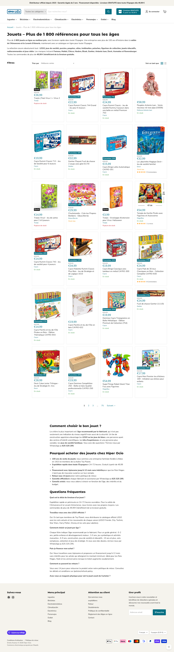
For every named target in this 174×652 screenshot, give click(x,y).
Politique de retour (31, 640)
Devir (139, 167)
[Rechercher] (108, 11)
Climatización (61, 19)
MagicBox (140, 218)
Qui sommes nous (95, 597)
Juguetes (11, 19)
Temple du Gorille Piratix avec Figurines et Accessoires (150, 214)
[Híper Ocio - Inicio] (14, 11)
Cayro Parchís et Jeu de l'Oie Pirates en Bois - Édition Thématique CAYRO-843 (46, 332)
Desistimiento (93, 607)
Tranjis (36, 101)
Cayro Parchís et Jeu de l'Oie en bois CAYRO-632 (81, 326)
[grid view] (162, 63)
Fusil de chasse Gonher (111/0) (150, 303)
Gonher (70, 166)
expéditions (92, 600)
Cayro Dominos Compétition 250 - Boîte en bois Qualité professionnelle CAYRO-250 (80, 386)
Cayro (70, 110)
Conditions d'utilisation (15, 640)
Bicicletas (24, 19)
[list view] (165, 63)
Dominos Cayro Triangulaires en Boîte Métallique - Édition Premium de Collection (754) (116, 320)
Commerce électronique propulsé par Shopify (22, 645)
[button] (152, 11)
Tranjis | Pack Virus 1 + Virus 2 (47, 98)
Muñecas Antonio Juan (144, 110)
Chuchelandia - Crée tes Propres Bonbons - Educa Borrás (82, 214)
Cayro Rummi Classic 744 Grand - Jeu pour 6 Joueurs (82, 106)
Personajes (91, 19)
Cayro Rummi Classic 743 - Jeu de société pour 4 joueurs (47, 263)
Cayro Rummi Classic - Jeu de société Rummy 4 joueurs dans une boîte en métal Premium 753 (116, 109)
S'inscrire (159, 612)
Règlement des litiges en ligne (100, 614)
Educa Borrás (73, 218)
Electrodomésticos (41, 19)
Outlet (104, 19)
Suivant (110, 405)
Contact (91, 617)
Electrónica (76, 19)
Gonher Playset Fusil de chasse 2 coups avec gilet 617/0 (81, 162)
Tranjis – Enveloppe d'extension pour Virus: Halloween (116, 219)
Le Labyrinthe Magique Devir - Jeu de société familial (150, 162)
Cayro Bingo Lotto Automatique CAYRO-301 (116, 168)
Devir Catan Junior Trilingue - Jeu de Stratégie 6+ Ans (46, 384)
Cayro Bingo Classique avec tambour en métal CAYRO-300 (116, 270)
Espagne (157, 632)
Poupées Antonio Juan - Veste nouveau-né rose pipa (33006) (150, 106)
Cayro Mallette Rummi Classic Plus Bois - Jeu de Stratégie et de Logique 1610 (81, 271)
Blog (114, 19)
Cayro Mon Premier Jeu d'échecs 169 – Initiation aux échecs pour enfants (151, 379)
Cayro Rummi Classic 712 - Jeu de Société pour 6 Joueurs (47, 162)
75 (102, 405)
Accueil (10, 27)
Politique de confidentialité (98, 611)
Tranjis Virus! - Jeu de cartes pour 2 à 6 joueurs (46, 219)
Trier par (35, 63)
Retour (90, 604)
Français (142, 632)
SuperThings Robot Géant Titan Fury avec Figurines (116, 385)
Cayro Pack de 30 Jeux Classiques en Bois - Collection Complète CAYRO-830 (150, 271)
